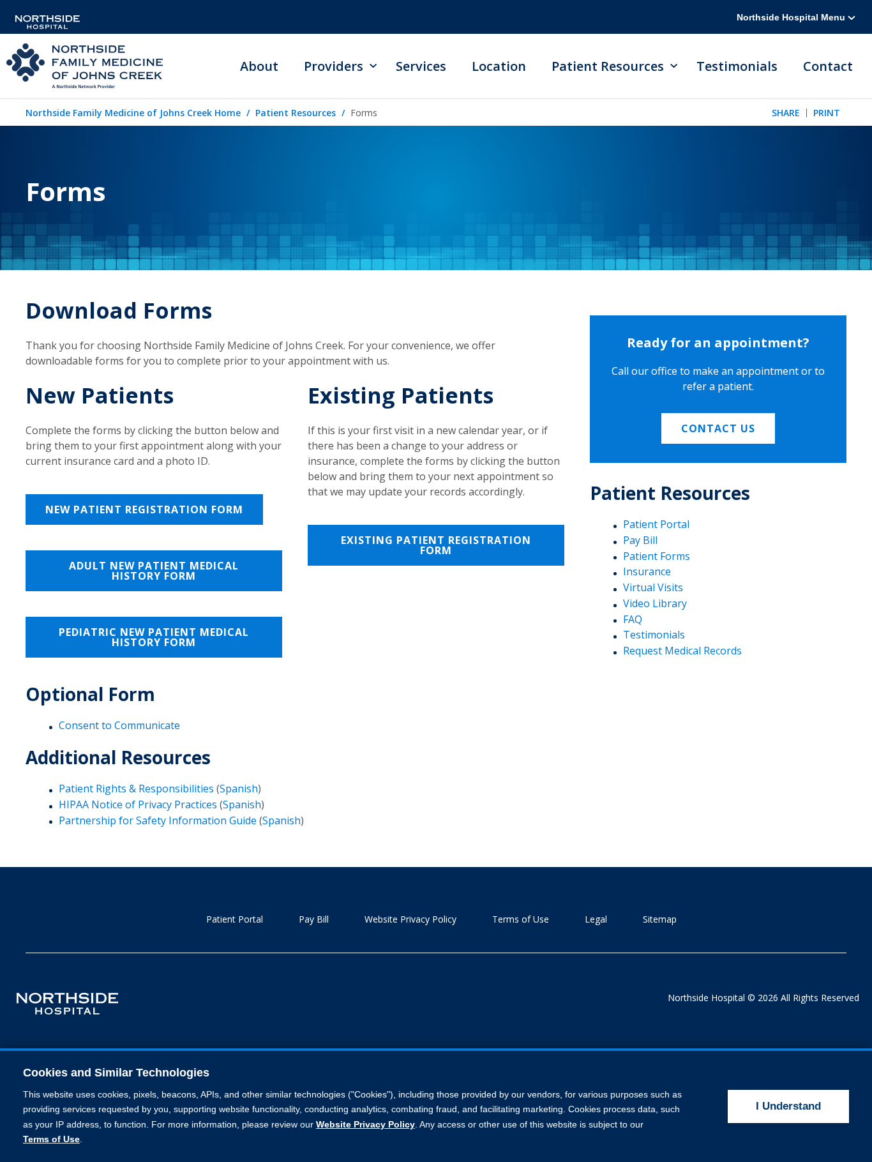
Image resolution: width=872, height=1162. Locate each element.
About (259, 66)
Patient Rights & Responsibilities (136, 788)
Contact (828, 66)
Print (826, 113)
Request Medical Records (682, 651)
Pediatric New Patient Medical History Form (154, 637)
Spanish (239, 788)
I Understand (788, 1106)
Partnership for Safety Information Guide (158, 820)
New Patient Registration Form (144, 509)
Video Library (655, 603)
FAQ (632, 619)
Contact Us (718, 428)
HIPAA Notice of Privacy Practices (138, 804)
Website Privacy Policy (410, 919)
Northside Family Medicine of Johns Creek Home (133, 113)
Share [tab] (786, 113)
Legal (596, 919)
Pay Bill (640, 540)
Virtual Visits (653, 587)
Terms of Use (520, 919)
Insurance (647, 571)
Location (499, 66)
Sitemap (660, 919)
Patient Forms (656, 556)
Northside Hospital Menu (792, 17)
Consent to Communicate (119, 725)
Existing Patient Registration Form (436, 545)
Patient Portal (656, 524)
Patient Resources (295, 113)
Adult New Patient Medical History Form (154, 571)
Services (421, 66)
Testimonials (737, 66)
